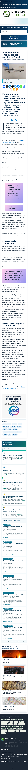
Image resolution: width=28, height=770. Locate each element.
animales (9, 424)
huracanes (4, 728)
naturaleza (9, 726)
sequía (15, 724)
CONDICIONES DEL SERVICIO (21, 4)
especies (3, 733)
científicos (14, 424)
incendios (20, 719)
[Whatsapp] (21, 86)
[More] (17, 89)
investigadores (6, 431)
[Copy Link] (14, 89)
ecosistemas (11, 730)
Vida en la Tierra (14, 61)
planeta (3, 726)
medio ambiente (11, 728)
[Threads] (12, 86)
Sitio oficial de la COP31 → (8, 638)
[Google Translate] (24, 86)
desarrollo (19, 426)
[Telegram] (15, 86)
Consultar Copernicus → (7, 604)
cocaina (20, 424)
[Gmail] (11, 89)
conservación (4, 730)
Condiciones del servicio (6, 758)
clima (3, 719)
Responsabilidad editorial (21, 754)
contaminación (22, 724)
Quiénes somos (4, 754)
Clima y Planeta (9, 27)
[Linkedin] (9, 86)
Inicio (3, 27)
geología (16, 721)
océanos (7, 719)
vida (9, 434)
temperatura (23, 730)
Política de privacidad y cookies (12, 756)
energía (10, 724)
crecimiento (13, 426)
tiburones (5, 434)
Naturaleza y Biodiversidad (20, 27)
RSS (14, 7)
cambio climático (5, 721)
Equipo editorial (12, 754)
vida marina (15, 434)
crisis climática (19, 728)
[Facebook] (4, 86)
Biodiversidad (12, 59)
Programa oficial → (6, 588)
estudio (9, 429)
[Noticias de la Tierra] (14, 13)
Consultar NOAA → (6, 537)
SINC (20, 431)
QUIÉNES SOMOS (3, 1)
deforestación (4, 724)
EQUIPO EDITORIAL (11, 1)
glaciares (21, 721)
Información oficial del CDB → (8, 621)
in (9, 7)
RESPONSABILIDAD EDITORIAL (6, 2)
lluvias (17, 730)
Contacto (2, 756)
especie (4, 429)
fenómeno (15, 429)
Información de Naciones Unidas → (9, 554)
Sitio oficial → (5, 571)
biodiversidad (14, 719)
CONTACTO (15, 2)
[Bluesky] (18, 86)
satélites (20, 726)
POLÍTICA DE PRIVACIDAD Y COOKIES (7, 4)
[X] (7, 86)
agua (4, 424)
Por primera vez (14, 431)
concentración (6, 426)
